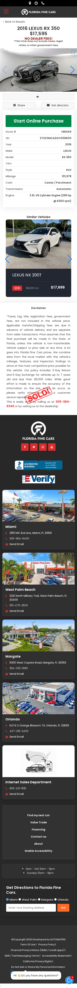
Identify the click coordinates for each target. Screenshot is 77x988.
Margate (13, 656)
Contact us (38, 836)
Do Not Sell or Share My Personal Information (38, 967)
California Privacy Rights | (38, 961)
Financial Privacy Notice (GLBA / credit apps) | (38, 950)
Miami (10, 526)
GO (63, 908)
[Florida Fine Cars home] (38, 432)
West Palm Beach (20, 589)
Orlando (12, 719)
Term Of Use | (28, 944)
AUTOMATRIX (58, 939)
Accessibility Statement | (56, 955)
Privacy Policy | (47, 944)
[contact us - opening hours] (37, 3)
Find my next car (38, 815)
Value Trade (38, 822)
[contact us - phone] (43, 3)
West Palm (29, 900)
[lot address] (31, 3)
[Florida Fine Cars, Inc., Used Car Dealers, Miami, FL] (38, 466)
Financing (38, 829)
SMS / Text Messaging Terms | (22, 955)
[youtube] (52, 447)
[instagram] (43, 447)
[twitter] (34, 447)
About (38, 844)
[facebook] (25, 447)
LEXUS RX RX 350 (28, 263)
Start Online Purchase (39, 121)
